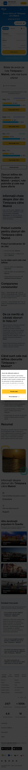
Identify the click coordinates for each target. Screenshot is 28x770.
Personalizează (13, 396)
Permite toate (14, 391)
